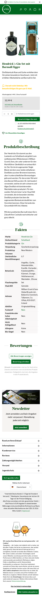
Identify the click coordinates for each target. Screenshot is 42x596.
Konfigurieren (9, 592)
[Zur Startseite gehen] (6, 9)
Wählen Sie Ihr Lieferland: (21, 483)
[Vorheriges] (6, 38)
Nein (23, 310)
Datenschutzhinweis (25, 129)
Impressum (26, 511)
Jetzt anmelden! (21, 427)
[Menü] (39, 9)
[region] (22, 38)
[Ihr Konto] (30, 9)
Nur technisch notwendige (21, 586)
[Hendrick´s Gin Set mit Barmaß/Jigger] (22, 38)
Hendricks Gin (27, 237)
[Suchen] (20, 9)
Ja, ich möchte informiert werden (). (27, 126)
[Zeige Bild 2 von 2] (24, 54)
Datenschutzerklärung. (19, 581)
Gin (22, 243)
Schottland (25, 240)
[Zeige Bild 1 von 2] (20, 54)
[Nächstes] (38, 38)
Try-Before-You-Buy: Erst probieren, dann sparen (21, 2)
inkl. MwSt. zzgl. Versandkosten (13, 104)
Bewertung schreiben (21, 362)
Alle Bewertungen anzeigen (21, 356)
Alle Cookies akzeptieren (28, 592)
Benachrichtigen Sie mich (27, 119)
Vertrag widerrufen (11, 478)
